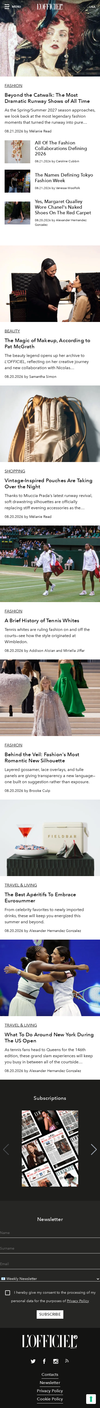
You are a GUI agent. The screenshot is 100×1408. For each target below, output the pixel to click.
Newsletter (50, 1382)
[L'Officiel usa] (50, 7)
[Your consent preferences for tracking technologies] (91, 1399)
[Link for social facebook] (44, 1362)
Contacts (50, 1374)
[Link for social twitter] (33, 1362)
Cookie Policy (50, 1399)
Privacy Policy (78, 1301)
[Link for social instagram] (55, 1362)
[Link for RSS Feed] (66, 1361)
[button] (94, 1149)
